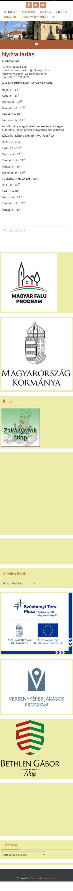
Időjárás (10, 17)
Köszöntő (28, 12)
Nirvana (35, 878)
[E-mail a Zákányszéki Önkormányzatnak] (43, 5)
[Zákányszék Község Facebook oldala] (29, 5)
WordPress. (49, 878)
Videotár (62, 12)
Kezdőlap (10, 12)
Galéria (45, 12)
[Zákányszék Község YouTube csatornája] (36, 5)
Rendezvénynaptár (34, 17)
